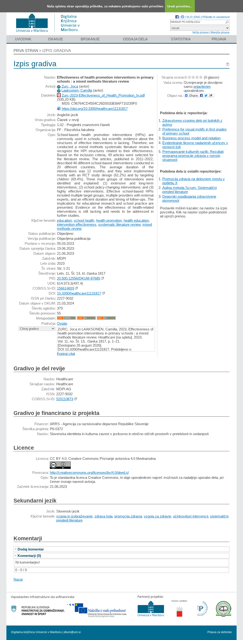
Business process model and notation (191, 138)
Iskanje (55, 39)
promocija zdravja (128, 516)
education (64, 220)
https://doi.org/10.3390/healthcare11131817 (95, 109)
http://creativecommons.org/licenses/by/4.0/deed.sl (89, 473)
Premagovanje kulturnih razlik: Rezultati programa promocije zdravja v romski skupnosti (193, 156)
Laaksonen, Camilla (76, 90)
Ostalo (62, 323)
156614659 (65, 288)
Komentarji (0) (29, 556)
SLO (189, 17)
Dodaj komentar (31, 549)
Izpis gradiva (56, 50)
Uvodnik (23, 39)
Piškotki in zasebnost (215, 17)
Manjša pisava (220, 32)
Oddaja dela (135, 39)
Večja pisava (200, 32)
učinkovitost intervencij (190, 516)
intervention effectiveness (76, 224)
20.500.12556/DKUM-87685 (78, 278)
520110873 (64, 399)
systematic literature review (119, 224)
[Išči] (226, 22)
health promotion (109, 220)
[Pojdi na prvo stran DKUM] (50, 33)
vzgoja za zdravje (157, 516)
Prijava (219, 39)
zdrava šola (103, 516)
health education (136, 220)
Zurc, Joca (69, 86)
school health (84, 220)
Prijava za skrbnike (219, 632)
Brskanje (90, 39)
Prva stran (26, 50)
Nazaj (18, 579)
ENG (197, 17)
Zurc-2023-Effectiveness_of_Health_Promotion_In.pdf (103, 95)
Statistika (181, 39)
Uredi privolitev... (179, 6)
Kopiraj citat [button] (66, 354)
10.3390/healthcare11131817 (79, 293)
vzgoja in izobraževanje (74, 516)
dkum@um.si (72, 632)
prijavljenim (202, 87)
